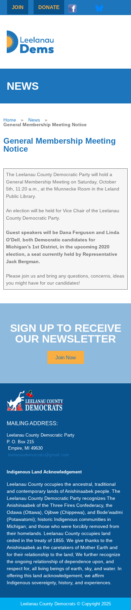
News (34, 120)
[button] (101, 41)
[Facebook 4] (72, 8)
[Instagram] (85, 8)
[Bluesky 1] (99, 8)
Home (9, 120)
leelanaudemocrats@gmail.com (38, 454)
